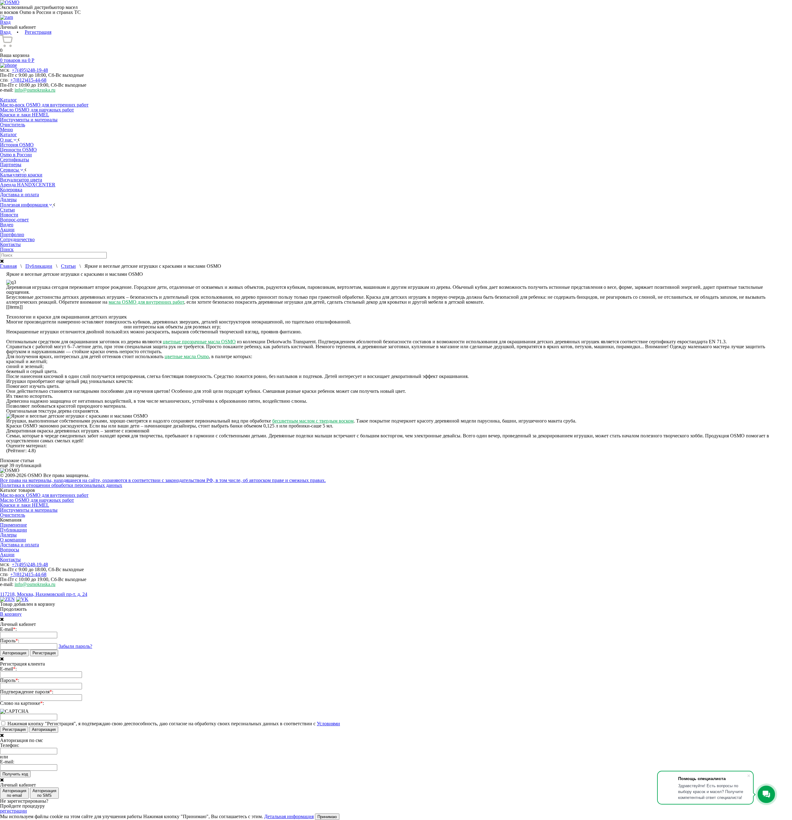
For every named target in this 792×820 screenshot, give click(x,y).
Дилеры (8, 534)
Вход (6, 32)
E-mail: (8, 629)
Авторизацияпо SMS (44, 793)
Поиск (7, 249)
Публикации (13, 529)
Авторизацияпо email (14, 793)
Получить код (15, 774)
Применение (13, 524)
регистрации (13, 810)
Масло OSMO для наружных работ (37, 109)
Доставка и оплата (19, 544)
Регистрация (38, 32)
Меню (6, 129)
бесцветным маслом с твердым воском (313, 420)
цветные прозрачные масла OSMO (199, 341)
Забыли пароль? (75, 646)
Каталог (8, 99)
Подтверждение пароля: (26, 691)
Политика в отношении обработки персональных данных (61, 485)
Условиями (328, 723)
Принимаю (327, 816)
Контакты (10, 559)
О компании (13, 539)
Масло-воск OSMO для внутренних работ (44, 104)
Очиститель (12, 124)
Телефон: (9, 745)
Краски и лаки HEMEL (24, 114)
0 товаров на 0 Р (17, 60)
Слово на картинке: (22, 703)
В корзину (11, 614)
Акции (7, 554)
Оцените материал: (26, 445)
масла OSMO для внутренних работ (146, 302)
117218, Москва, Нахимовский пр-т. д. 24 (43, 594)
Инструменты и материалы (29, 119)
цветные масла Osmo (187, 356)
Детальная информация (289, 816)
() (30, 70)
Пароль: (9, 640)
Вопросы (9, 549)
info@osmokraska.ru (35, 90)
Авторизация (14, 653)
